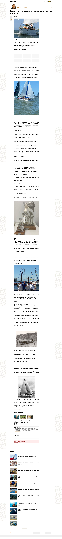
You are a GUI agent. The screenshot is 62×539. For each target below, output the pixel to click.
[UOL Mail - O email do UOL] (44, 1)
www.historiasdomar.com (17, 431)
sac (41, 1)
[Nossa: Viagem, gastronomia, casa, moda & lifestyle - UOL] (13, 1)
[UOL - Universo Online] (15, 1)
